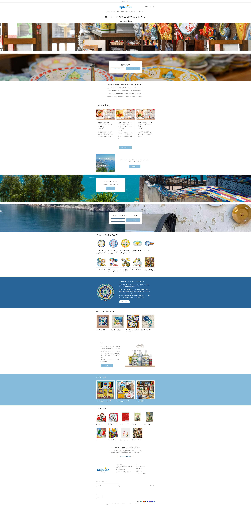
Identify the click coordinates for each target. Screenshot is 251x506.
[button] (97, 6)
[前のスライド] (121, 52)
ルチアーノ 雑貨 (145, 330)
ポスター (134, 424)
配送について (139, 471)
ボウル (146, 250)
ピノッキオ (123, 440)
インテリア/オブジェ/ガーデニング (149, 270)
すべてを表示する (125, 147)
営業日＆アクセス (118, 69)
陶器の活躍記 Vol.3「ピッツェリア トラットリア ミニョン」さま (125, 126)
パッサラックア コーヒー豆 (103, 401)
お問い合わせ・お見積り (125, 456)
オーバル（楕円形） (136, 251)
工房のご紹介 (124, 302)
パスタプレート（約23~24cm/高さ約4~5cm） (113, 252)
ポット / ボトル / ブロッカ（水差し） (125, 270)
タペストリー (111, 424)
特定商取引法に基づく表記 (116, 503)
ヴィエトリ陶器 (118, 220)
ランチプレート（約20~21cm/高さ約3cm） (101, 252)
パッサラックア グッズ (122, 401)
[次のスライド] (126, 52)
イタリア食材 (139, 401)
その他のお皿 (99, 269)
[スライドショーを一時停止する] (130, 52)
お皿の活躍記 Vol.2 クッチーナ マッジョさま (145, 125)
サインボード (123, 424)
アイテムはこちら (107, 365)
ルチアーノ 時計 (100, 330)
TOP (137, 464)
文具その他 (147, 424)
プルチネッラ (135, 440)
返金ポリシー (131, 503)
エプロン (98, 424)
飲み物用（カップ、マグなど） (112, 270)
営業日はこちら (135, 166)
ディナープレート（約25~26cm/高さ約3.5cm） (125, 252)
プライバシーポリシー (141, 473)
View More (110, 188)
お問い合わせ (139, 468)
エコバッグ (111, 440)
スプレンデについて (133, 69)
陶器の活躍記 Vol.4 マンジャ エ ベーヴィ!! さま (105, 125)
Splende (108, 504)
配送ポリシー (125, 503)
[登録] (118, 485)
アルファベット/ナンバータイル (132, 330)
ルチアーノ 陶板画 (116, 330)
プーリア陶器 (133, 220)
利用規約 (145, 503)
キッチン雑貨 (135, 269)
